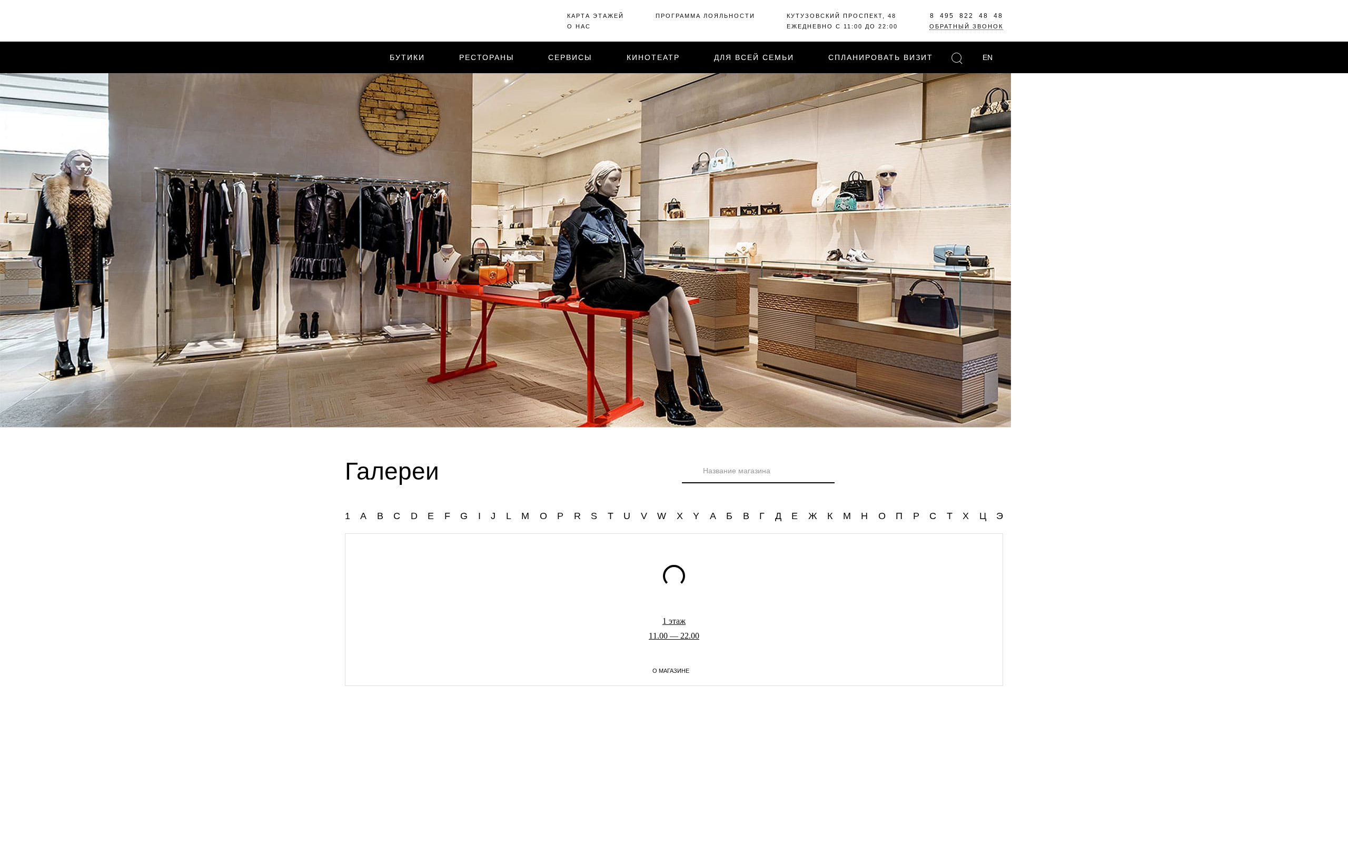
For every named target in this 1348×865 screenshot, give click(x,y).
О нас (579, 26)
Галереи (392, 471)
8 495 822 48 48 (966, 15)
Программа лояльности (705, 16)
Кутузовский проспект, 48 (841, 16)
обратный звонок (966, 26)
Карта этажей (595, 16)
